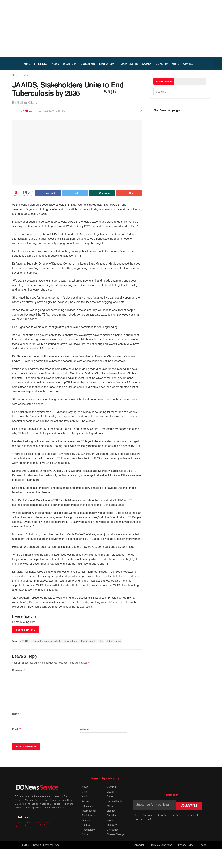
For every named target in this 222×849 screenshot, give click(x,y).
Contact (189, 64)
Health (25, 74)
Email (16, 729)
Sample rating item (23, 621)
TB (101, 640)
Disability (70, 64)
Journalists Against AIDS (46, 640)
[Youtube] (47, 825)
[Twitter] (28, 825)
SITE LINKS (41, 64)
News (55, 64)
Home (15, 74)
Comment (19, 670)
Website (84, 729)
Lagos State (70, 640)
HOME (26, 64)
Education (88, 64)
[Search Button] (202, 91)
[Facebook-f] (19, 825)
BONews (27, 111)
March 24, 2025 (46, 111)
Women (147, 64)
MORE (175, 64)
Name (16, 713)
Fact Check (106, 64)
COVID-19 (162, 64)
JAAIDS (24, 640)
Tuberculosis (114, 640)
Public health (88, 640)
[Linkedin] (38, 825)
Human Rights (128, 64)
